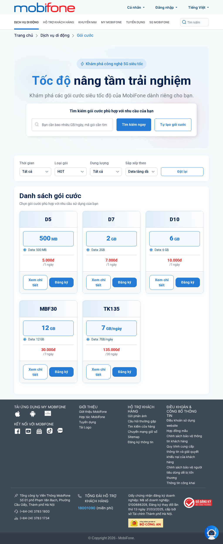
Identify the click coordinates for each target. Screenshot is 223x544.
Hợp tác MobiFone (92, 417)
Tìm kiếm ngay (134, 125)
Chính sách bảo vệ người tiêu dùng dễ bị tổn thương (184, 472)
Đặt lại (182, 171)
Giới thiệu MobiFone (93, 411)
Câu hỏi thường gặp (142, 421)
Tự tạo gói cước (173, 125)
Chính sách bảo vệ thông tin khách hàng (184, 438)
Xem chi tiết (35, 282)
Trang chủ (23, 35)
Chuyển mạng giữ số (142, 431)
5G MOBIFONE (159, 22)
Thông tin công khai (181, 483)
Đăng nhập (164, 7)
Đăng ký (61, 282)
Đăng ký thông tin (140, 442)
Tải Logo (85, 427)
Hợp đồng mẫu (177, 431)
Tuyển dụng (135, 22)
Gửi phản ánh (137, 416)
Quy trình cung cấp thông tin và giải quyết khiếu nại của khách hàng (183, 454)
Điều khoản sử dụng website (181, 422)
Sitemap (134, 437)
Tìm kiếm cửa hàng (141, 426)
